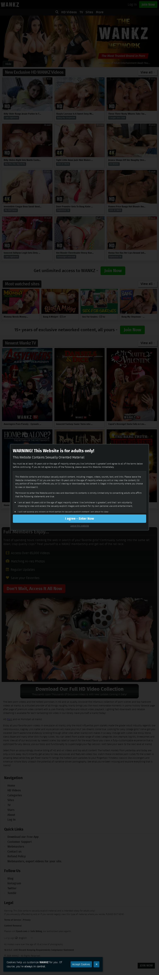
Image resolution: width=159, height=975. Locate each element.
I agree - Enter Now (79, 518)
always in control (34, 966)
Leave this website (79, 525)
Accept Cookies (81, 964)
